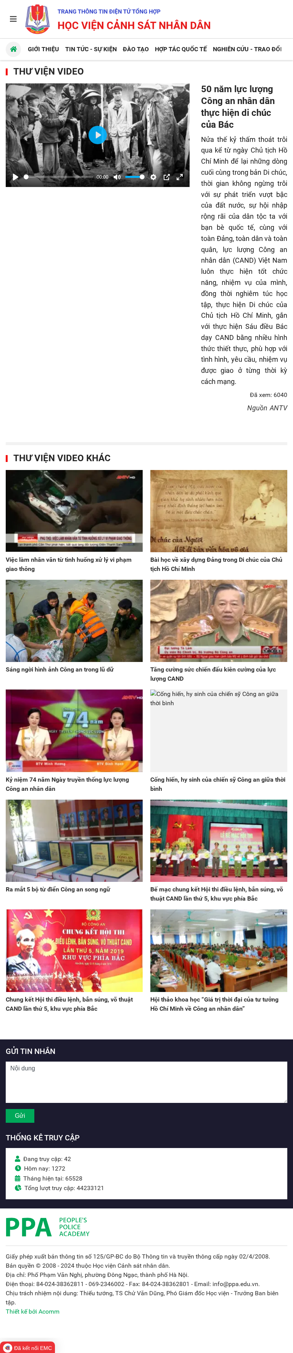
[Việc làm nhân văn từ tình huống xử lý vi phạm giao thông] (74, 511)
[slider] (58, 177)
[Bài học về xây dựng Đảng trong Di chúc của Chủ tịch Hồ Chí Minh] (218, 511)
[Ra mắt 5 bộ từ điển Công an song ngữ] (74, 841)
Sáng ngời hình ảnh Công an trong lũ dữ (60, 669)
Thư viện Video (48, 71)
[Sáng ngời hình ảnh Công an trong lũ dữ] (74, 621)
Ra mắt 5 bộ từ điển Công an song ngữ (58, 889)
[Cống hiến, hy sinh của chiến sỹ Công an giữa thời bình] (218, 731)
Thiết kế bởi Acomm (33, 1311)
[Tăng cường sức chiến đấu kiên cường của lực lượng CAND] (218, 621)
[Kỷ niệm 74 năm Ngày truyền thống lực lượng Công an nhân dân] (74, 731)
